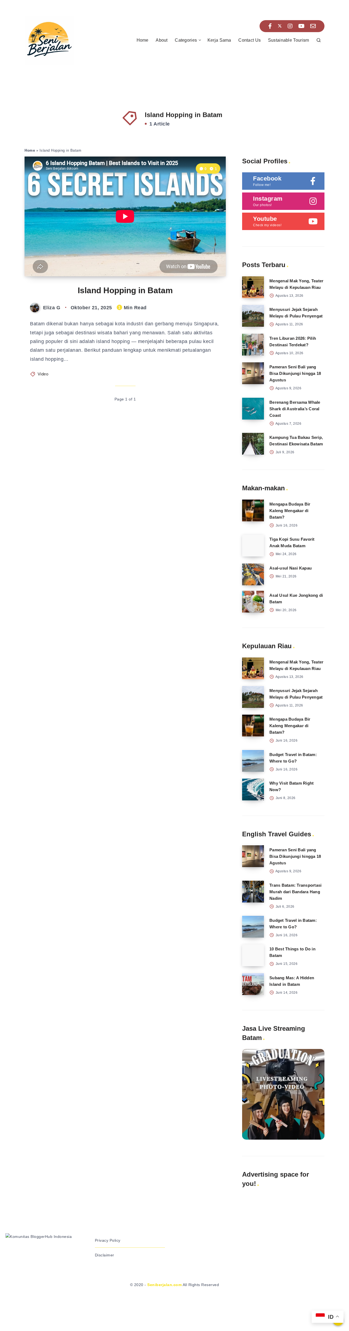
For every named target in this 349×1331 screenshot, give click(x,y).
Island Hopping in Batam (125, 290)
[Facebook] (270, 26)
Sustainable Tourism (288, 40)
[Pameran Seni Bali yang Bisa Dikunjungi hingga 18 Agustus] (253, 373)
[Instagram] (290, 26)
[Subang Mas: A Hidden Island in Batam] (253, 984)
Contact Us (249, 40)
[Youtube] (301, 26)
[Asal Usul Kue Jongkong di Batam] (253, 602)
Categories (186, 40)
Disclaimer (104, 1255)
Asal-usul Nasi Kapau (290, 568)
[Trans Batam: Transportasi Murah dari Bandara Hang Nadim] (253, 891)
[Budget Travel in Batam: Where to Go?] (253, 761)
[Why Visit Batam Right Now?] (253, 789)
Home (143, 40)
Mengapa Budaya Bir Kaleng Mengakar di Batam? (290, 510)
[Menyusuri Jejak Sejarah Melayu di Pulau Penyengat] (253, 316)
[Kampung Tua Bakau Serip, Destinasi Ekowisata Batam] (253, 444)
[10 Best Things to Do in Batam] (253, 955)
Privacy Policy (108, 1240)
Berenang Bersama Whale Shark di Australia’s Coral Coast (294, 409)
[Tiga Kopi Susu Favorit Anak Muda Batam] (253, 545)
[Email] (313, 26)
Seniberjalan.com (164, 1285)
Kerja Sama (219, 40)
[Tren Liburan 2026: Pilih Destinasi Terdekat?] (253, 345)
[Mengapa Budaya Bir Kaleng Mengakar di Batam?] (253, 510)
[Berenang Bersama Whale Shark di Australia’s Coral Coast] (253, 409)
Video (43, 374)
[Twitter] (280, 26)
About (162, 40)
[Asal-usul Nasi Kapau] (253, 574)
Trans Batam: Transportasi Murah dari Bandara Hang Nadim (295, 892)
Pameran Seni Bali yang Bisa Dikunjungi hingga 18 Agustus (295, 373)
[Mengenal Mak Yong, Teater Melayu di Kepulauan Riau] (253, 287)
